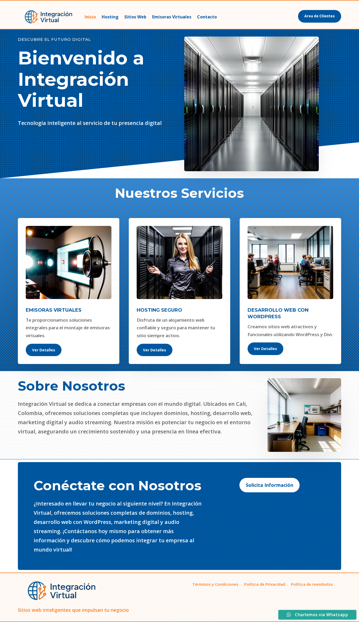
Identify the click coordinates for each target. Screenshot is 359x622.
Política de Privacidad (264, 583)
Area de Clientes (319, 16)
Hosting (110, 17)
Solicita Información (269, 485)
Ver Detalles (43, 349)
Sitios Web (135, 17)
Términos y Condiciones (215, 583)
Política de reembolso (312, 583)
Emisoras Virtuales (171, 17)
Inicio (90, 17)
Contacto (207, 17)
